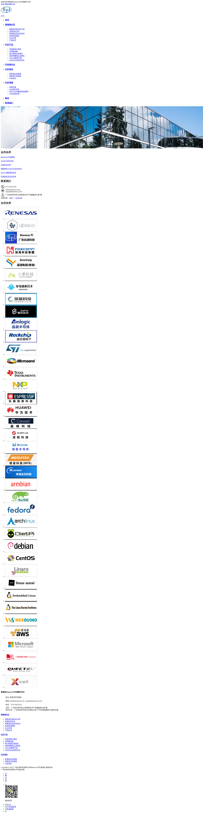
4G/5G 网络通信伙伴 (8, 173)
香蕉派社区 (10, 25)
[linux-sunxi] (103, 583)
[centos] (103, 558)
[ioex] (103, 681)
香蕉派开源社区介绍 (17, 29)
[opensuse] (103, 496)
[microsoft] (103, 644)
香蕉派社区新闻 (15, 74)
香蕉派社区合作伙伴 (17, 33)
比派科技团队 (14, 36)
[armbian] (103, 484)
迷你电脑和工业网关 (17, 56)
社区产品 (9, 45)
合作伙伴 (18, 198)
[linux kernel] (103, 607)
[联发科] (103, 459)
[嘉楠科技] (103, 422)
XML (3, 4)
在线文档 (12, 87)
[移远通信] (103, 669)
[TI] (103, 373)
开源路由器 (13, 51)
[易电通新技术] (103, 287)
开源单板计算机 (15, 49)
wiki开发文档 (14, 89)
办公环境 (12, 38)
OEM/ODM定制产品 (16, 60)
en (3, 16)
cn (1, 16)
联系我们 (9, 103)
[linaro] (103, 570)
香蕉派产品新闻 (15, 76)
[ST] (103, 348)
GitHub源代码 (14, 94)
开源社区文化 (14, 31)
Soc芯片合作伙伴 (7, 161)
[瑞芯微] (103, 336)
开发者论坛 (10, 64)
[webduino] (103, 620)
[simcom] (103, 657)
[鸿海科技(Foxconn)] (103, 250)
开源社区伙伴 (6, 165)
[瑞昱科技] (103, 447)
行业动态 (12, 78)
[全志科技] (103, 472)
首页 (7, 20)
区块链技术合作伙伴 (8, 176)
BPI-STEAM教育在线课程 (18, 91)
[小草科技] (103, 274)
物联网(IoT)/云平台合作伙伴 (11, 169)
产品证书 (12, 40)
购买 (7, 98)
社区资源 (9, 82)
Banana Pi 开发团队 (8, 157)
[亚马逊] (103, 632)
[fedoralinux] (103, 509)
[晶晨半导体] (103, 324)
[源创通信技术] (103, 262)
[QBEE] (103, 225)
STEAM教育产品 (15, 58)
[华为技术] (103, 410)
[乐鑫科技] (103, 398)
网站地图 (8, 4)
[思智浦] (103, 385)
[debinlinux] (103, 546)
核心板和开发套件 (16, 53)
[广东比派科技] (103, 237)
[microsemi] (103, 361)
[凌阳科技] (103, 435)
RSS (13, 4)
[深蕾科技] (103, 299)
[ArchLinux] (103, 521)
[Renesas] (103, 213)
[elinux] (103, 595)
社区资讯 (9, 69)
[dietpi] (103, 533)
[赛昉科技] (103, 311)
